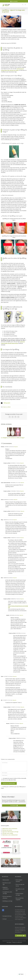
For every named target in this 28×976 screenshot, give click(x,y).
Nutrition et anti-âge (7, 883)
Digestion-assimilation (6, 888)
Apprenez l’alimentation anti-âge (10, 831)
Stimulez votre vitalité (7, 833)
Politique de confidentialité (17, 942)
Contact (5, 919)
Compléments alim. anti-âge (7, 892)
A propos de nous (7, 916)
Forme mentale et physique (7, 897)
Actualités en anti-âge (20, 889)
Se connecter (14, 1)
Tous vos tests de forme (20, 885)
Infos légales (9, 942)
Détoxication (6, 880)
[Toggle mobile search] (22, 4)
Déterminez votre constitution (9, 828)
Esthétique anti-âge (7, 901)
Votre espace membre (19, 880)
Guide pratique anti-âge (19, 894)
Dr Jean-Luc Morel (6, 407)
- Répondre (16, 446)
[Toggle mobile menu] (25, 4)
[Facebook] (3, 910)
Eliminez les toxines (7, 830)
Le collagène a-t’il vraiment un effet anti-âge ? (14, 432)
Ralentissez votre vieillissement (10, 835)
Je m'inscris (13, 805)
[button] (14, 403)
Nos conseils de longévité (19, 898)
